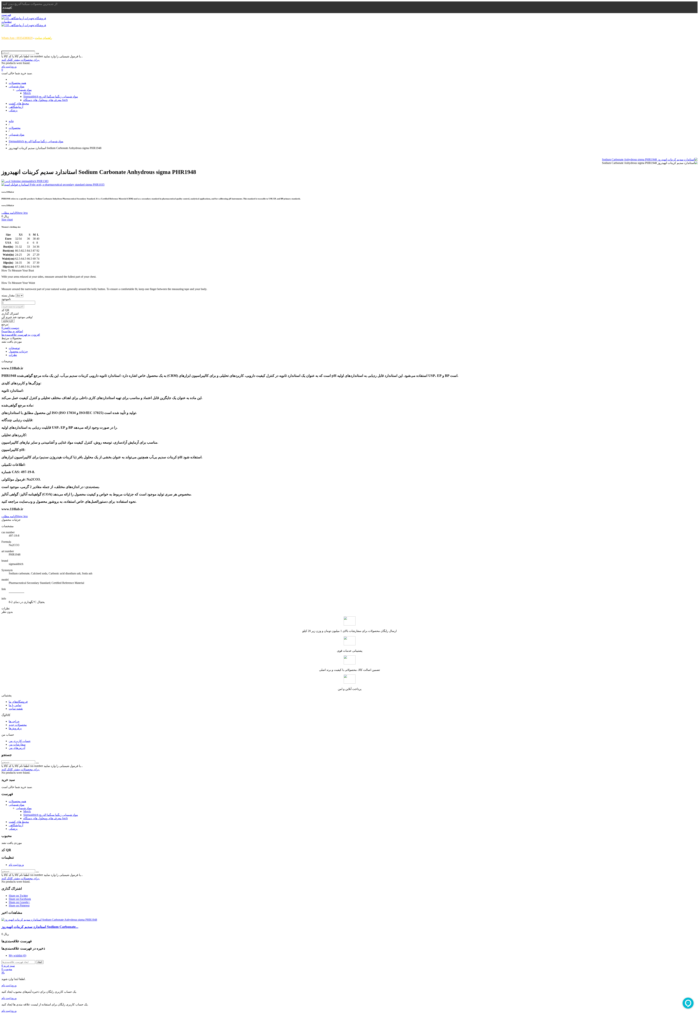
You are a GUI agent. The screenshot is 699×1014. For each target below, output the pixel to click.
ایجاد (39, 962)
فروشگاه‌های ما (18, 701)
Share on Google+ (19, 902)
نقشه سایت (16, 708)
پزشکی (13, 110)
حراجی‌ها (14, 721)
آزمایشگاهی (16, 106)
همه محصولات (17, 82)
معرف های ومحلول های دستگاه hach (45, 100)
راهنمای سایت (43, 37)
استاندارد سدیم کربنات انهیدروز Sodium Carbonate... (39, 927)
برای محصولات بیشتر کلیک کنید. (20, 59)
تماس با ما (15, 705)
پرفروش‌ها (15, 728)
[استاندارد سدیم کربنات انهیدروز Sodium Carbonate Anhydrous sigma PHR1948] (650, 159)
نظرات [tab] (13, 354)
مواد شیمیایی (16, 86)
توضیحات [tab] (14, 348)
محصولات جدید (18, 724)
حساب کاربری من (20, 741)
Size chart (7, 219)
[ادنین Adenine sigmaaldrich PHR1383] (349, 181)
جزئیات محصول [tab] (18, 351)
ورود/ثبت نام (16, 864)
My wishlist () (17, 955)
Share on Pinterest (19, 905)
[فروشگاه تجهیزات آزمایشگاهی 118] (23, 18)
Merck (27, 93)
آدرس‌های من (17, 747)
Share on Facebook (20, 898)
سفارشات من (17, 744)
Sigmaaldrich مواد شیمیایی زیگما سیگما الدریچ (50, 96)
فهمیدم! (7, 7)
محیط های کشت (19, 103)
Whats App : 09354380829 (17, 37)
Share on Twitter (18, 895)
